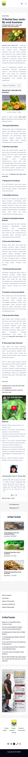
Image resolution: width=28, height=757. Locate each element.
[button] (25, 4)
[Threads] (14, 744)
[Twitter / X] (11, 744)
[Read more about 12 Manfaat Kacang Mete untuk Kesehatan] (14, 565)
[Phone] (17, 744)
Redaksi (13, 728)
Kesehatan (16, 26)
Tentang (6, 728)
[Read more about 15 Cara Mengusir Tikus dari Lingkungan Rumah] (14, 525)
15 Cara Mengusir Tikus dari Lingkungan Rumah (11, 533)
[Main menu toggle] (21, 3)
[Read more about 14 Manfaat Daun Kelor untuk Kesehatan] (14, 545)
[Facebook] (16, 495)
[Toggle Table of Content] (18, 85)
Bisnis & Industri (7, 595)
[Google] (12, 495)
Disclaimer (12, 730)
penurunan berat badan (16, 336)
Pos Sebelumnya (14, 504)
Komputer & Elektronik (8, 604)
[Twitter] (14, 495)
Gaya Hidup (5, 16)
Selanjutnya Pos (14, 508)
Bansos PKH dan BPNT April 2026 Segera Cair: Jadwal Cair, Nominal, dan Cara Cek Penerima (14, 659)
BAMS (19, 752)
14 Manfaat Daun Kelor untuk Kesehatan (12, 553)
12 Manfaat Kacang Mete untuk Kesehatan (12, 572)
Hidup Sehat (11, 26)
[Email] (20, 744)
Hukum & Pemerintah (8, 601)
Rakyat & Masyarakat (8, 607)
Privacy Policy (21, 730)
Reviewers (21, 728)
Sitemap (14, 732)
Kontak (5, 730)
